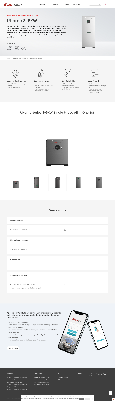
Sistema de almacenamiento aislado (17, 389)
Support (67, 4)
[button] (107, 148)
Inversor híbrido (11, 380)
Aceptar (82, 399)
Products (55, 4)
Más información (13, 348)
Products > (15, 58)
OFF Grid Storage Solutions (41, 382)
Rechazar (87, 399)
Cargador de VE (11, 387)
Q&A (59, 380)
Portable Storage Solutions (41, 385)
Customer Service (63, 377)
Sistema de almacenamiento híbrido (30, 58)
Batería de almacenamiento (14, 382)
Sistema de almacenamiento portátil (17, 385)
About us (42, 4)
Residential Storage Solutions (42, 377)
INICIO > (9, 58)
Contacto (76, 4)
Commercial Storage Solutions (42, 380)
